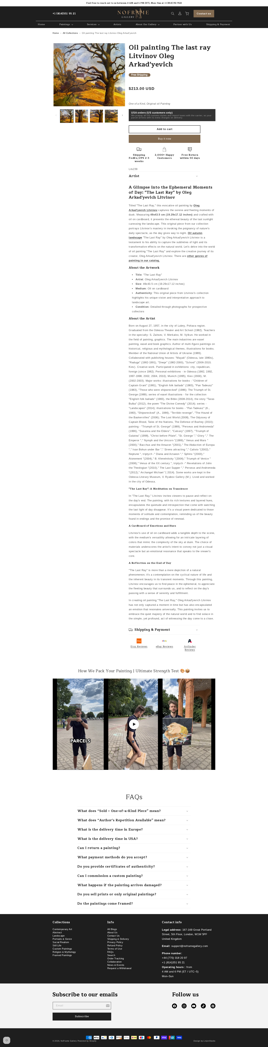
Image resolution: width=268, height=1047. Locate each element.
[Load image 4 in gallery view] (111, 116)
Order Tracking (115, 959)
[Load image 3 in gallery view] (96, 116)
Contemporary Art (62, 929)
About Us (112, 933)
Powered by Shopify (87, 1041)
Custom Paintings (62, 949)
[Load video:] (134, 724)
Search (111, 955)
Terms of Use (114, 949)
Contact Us (113, 936)
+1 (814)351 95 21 (64, 13)
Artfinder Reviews (190, 648)
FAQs (110, 952)
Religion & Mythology (64, 952)
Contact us (204, 14)
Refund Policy (115, 946)
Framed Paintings (62, 955)
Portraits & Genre (62, 939)
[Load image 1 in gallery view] (66, 116)
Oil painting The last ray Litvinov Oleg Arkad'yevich (109, 33)
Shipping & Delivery (118, 939)
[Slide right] (122, 115)
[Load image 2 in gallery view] (81, 116)
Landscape (59, 936)
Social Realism (61, 942)
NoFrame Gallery (69, 1041)
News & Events (115, 965)
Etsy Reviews (139, 646)
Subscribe (82, 1016)
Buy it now (164, 138)
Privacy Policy (115, 942)
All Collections (70, 33)
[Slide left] (56, 115)
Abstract (57, 933)
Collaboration (114, 962)
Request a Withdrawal (119, 968)
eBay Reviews (164, 646)
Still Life (57, 946)
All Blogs (112, 929)
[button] (172, 13)
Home (56, 33)
